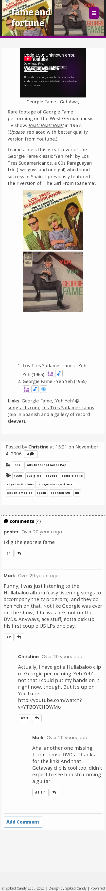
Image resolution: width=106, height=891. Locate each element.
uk (77, 492)
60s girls (34, 475)
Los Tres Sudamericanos (67, 407)
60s (17, 465)
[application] (53, 72)
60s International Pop (47, 465)
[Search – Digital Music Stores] (59, 374)
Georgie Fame (37, 401)
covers (51, 475)
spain (41, 492)
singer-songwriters (55, 484)
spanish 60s (61, 492)
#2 (8, 637)
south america (20, 492)
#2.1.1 (40, 792)
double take (72, 475)
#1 (8, 553)
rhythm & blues (20, 484)
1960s (18, 475)
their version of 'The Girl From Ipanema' (51, 183)
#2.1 (24, 718)
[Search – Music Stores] (43, 390)
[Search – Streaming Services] (50, 374)
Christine (28, 656)
